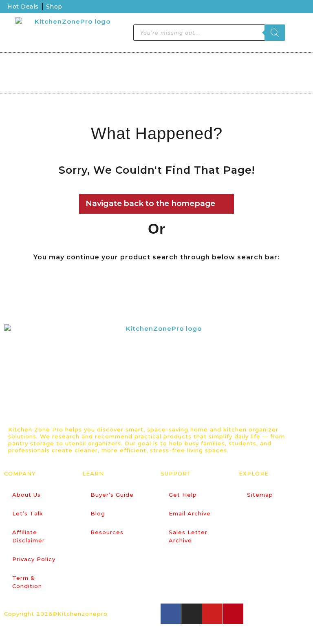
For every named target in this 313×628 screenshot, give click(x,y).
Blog (97, 513)
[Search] (275, 32)
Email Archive (190, 513)
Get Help (183, 494)
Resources (106, 532)
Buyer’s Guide (112, 494)
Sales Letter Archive (188, 536)
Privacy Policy (33, 559)
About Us (26, 494)
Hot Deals (23, 6)
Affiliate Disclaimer (28, 536)
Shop (54, 6)
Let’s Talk (27, 513)
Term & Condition (27, 582)
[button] (15, 73)
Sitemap (260, 494)
